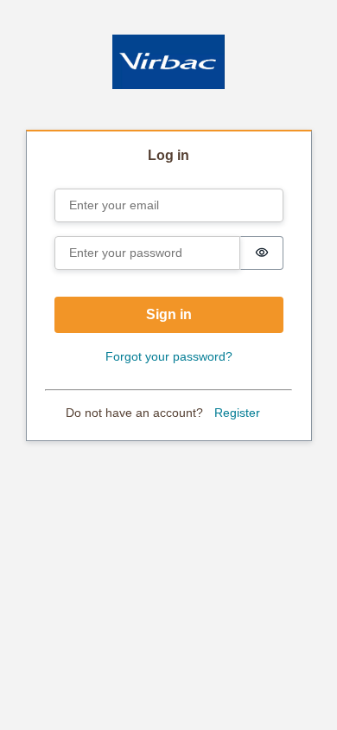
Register (237, 412)
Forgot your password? (168, 356)
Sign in (169, 314)
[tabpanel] (169, 286)
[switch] (261, 253)
